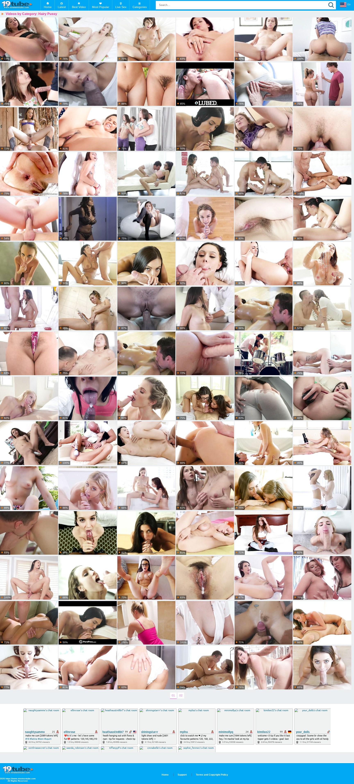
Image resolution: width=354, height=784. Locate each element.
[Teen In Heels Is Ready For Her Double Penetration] (29, 443)
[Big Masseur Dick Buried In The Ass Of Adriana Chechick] (322, 219)
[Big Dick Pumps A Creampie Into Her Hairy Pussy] (205, 578)
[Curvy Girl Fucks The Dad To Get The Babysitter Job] (88, 399)
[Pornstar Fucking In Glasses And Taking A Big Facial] (146, 578)
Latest (62, 7)
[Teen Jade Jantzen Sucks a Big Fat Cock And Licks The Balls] (322, 174)
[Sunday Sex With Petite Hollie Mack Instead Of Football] (29, 399)
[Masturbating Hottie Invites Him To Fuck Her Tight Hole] (322, 443)
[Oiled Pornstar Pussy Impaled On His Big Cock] (205, 219)
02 (181, 695)
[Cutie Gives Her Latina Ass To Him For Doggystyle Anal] (205, 264)
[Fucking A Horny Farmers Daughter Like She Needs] (29, 129)
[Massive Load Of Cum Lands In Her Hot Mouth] (88, 174)
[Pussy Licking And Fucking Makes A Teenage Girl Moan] (205, 309)
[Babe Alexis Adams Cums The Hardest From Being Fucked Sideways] (322, 623)
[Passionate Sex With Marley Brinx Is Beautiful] (322, 354)
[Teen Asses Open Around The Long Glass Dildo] (322, 578)
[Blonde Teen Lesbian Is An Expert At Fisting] (205, 488)
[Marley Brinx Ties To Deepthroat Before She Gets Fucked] (205, 129)
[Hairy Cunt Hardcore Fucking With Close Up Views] (29, 39)
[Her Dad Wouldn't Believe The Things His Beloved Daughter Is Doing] (322, 84)
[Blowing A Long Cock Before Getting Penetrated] (88, 533)
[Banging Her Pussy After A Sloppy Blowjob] (88, 354)
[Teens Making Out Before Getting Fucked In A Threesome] (205, 399)
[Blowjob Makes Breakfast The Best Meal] (264, 39)
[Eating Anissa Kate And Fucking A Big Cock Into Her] (88, 264)
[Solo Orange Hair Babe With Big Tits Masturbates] (205, 533)
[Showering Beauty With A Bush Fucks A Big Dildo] (88, 309)
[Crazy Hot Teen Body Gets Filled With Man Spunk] (29, 533)
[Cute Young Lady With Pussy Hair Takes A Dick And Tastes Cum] (88, 39)
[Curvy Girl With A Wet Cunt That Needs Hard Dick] (205, 39)
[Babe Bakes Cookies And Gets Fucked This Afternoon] (264, 443)
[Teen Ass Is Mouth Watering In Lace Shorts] (146, 668)
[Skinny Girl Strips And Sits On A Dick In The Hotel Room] (264, 533)
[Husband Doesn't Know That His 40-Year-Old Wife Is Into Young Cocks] (205, 623)
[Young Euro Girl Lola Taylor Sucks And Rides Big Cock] (29, 488)
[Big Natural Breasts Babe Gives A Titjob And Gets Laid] (29, 668)
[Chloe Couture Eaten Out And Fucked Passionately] (88, 488)
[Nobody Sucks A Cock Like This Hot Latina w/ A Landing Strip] (322, 39)
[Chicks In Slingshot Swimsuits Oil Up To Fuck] (205, 84)
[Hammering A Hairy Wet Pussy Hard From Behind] (29, 354)
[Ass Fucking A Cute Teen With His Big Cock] (146, 129)
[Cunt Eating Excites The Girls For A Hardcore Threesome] (264, 354)
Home (48, 7)
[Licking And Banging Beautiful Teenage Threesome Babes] (264, 488)
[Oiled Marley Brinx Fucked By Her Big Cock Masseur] (264, 309)
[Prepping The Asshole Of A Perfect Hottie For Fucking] (264, 578)
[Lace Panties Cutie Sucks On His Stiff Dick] (322, 309)
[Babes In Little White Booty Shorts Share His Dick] (322, 488)
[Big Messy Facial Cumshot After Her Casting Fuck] (146, 309)
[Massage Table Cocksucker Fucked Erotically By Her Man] (205, 668)
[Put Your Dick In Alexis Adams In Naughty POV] (29, 264)
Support (182, 774)
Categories (140, 7)
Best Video (79, 7)
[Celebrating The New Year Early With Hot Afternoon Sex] (146, 39)
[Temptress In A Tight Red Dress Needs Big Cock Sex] (88, 578)
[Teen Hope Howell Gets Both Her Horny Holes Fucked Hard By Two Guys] (29, 84)
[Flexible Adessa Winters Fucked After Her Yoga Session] (29, 219)
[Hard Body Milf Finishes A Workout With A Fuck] (146, 399)
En (349, 4)
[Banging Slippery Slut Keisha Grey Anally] (264, 399)
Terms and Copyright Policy (212, 774)
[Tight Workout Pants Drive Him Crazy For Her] (264, 84)
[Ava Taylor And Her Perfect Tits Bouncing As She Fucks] (146, 174)
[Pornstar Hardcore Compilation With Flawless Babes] (88, 219)
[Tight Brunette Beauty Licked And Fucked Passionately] (264, 264)
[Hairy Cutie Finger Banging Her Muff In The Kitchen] (264, 129)
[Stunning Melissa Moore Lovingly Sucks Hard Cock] (322, 668)
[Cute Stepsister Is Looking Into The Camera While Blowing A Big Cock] (264, 623)
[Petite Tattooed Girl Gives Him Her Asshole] (29, 578)
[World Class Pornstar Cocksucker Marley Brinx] (88, 623)
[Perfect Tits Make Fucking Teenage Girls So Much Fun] (205, 443)
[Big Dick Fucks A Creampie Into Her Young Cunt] (264, 668)
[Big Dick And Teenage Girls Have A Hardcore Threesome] (205, 354)
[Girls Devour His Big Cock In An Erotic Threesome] (146, 84)
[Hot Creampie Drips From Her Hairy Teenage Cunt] (264, 219)
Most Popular (100, 7)
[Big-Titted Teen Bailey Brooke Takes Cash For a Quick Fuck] (146, 623)
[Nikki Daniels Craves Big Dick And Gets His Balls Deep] (146, 533)
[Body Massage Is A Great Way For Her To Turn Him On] (205, 174)
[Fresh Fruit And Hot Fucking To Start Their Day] (29, 309)
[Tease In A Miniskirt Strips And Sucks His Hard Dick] (146, 264)
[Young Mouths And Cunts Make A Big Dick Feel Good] (146, 488)
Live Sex (120, 7)
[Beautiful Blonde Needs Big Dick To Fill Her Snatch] (322, 533)
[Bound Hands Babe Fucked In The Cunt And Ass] (29, 174)
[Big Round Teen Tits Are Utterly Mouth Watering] (146, 219)
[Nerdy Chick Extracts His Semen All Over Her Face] (29, 623)
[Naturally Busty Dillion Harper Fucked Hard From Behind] (88, 129)
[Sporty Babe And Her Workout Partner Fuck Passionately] (88, 668)
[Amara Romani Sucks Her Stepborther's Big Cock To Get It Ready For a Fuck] (88, 84)
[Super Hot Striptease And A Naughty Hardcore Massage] (146, 354)
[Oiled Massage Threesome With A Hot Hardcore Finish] (264, 174)
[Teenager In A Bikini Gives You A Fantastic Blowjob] (322, 129)
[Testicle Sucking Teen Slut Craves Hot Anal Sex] (322, 399)
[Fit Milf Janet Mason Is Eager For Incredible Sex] (322, 264)
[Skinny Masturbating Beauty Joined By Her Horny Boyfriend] (88, 443)
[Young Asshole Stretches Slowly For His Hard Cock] (146, 443)
